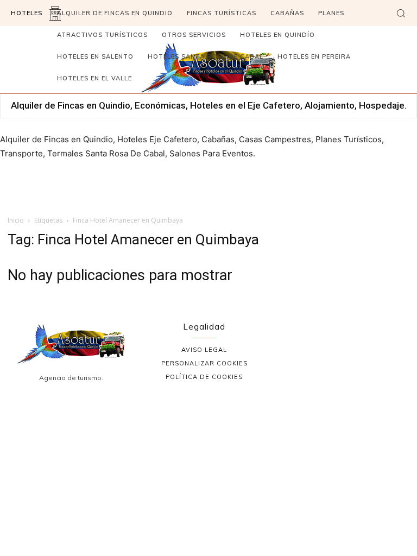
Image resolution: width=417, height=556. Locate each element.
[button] (400, 13)
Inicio (16, 220)
